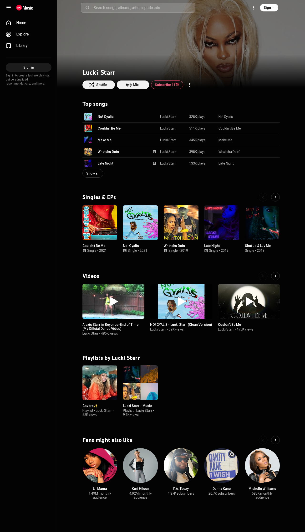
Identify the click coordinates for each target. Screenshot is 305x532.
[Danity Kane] (221, 465)
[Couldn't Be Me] (99, 222)
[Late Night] (221, 222)
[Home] (24, 7)
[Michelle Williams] (262, 465)
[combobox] (144, 7)
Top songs (95, 103)
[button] (88, 116)
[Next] (275, 197)
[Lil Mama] (99, 465)
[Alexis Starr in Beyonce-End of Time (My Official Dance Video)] (113, 301)
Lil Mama (100, 489)
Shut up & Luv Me (258, 246)
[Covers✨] (99, 382)
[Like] (252, 116)
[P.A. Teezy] (181, 465)
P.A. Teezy (181, 489)
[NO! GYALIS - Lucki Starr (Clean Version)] (181, 301)
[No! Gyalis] (140, 222)
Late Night (105, 163)
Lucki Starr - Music (137, 406)
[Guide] (8, 7)
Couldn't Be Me (109, 128)
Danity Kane (222, 489)
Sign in (269, 8)
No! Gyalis (106, 117)
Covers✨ (90, 406)
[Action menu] (189, 84)
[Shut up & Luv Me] (262, 222)
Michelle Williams (262, 489)
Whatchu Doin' (108, 152)
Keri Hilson (140, 489)
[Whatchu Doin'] (181, 222)
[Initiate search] (87, 7)
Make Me (105, 140)
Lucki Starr (168, 117)
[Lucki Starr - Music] (140, 382)
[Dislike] (261, 116)
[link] (28, 23)
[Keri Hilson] (140, 465)
